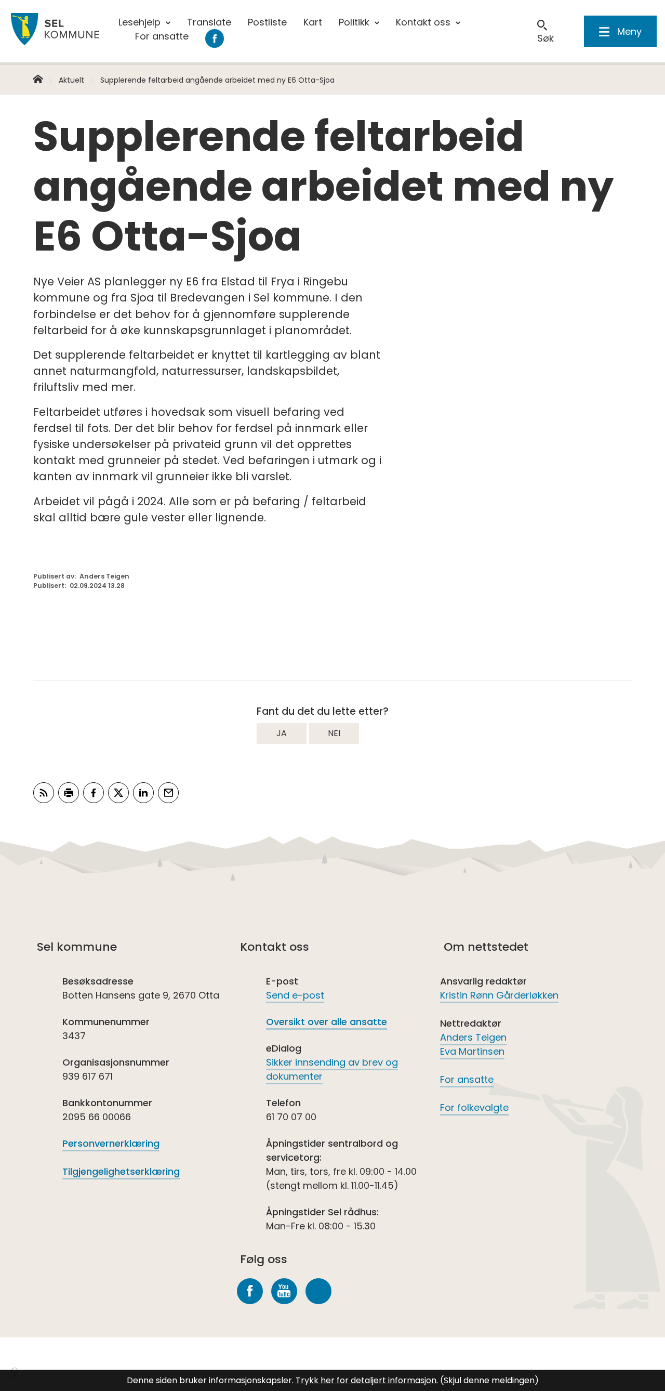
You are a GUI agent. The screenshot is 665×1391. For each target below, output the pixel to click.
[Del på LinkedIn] (143, 792)
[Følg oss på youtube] (284, 1291)
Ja (281, 733)
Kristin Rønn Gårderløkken (499, 995)
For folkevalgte (474, 1107)
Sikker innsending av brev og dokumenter (332, 1069)
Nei (334, 733)
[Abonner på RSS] (43, 792)
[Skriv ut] (68, 792)
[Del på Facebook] (93, 792)
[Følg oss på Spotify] (318, 1291)
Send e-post (295, 995)
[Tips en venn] (168, 792)
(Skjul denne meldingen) (489, 1380)
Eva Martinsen (472, 1051)
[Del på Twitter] (118, 792)
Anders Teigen (473, 1037)
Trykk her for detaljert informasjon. (367, 1380)
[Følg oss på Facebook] (250, 1291)
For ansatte (467, 1079)
